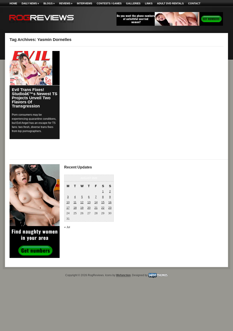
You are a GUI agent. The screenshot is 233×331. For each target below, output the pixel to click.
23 (109, 207)
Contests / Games (109, 3)
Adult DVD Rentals (170, 3)
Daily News (30, 3)
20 (89, 207)
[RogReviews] (41, 24)
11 (74, 202)
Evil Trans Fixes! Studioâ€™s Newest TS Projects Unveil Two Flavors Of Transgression (34, 97)
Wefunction (123, 275)
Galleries (133, 3)
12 (82, 202)
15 (102, 202)
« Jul (67, 227)
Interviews (84, 3)
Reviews (65, 3)
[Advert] (169, 24)
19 (82, 207)
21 (96, 207)
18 (75, 207)
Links (148, 3)
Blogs (49, 3)
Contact (194, 3)
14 (96, 202)
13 (89, 202)
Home (13, 3)
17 (68, 207)
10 (68, 202)
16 (109, 202)
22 (102, 207)
